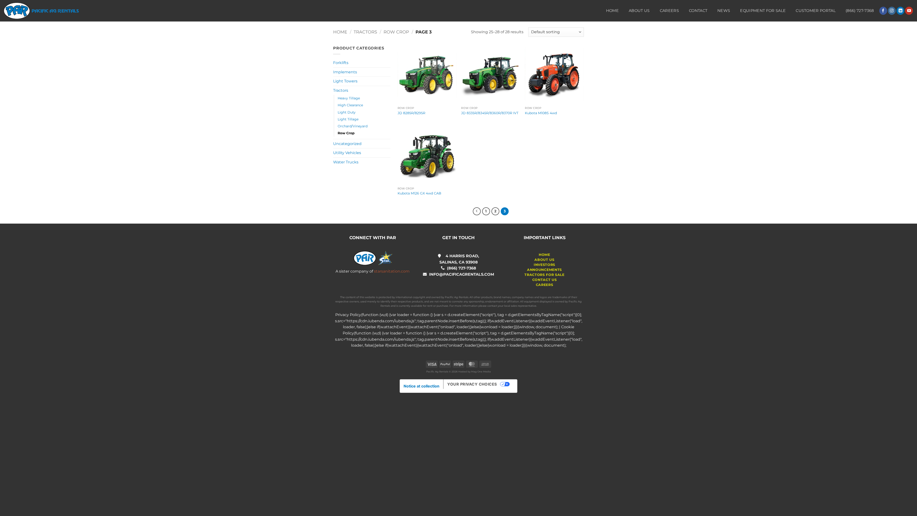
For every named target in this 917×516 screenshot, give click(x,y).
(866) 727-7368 (461, 268)
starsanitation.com (392, 271)
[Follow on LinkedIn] (900, 11)
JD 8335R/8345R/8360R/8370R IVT (489, 113)
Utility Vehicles (347, 152)
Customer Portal (816, 10)
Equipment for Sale (763, 10)
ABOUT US (544, 260)
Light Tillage (348, 119)
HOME (544, 255)
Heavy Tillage (349, 98)
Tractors (365, 32)
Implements (345, 72)
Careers (669, 10)
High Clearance (350, 105)
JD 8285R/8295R (411, 113)
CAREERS (544, 285)
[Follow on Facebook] (883, 11)
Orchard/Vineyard (353, 126)
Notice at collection (421, 386)
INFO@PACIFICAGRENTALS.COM (460, 274)
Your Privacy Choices (472, 384)
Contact (698, 10)
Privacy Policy (348, 314)
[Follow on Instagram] (892, 11)
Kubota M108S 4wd (541, 113)
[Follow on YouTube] (909, 11)
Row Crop (396, 32)
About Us (639, 10)
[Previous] (477, 211)
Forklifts (340, 62)
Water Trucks (345, 162)
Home (612, 10)
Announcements (544, 270)
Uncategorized (347, 143)
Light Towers (345, 81)
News (723, 10)
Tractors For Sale (544, 275)
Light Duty (347, 112)
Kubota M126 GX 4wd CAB (419, 193)
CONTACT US (544, 280)
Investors (544, 265)
